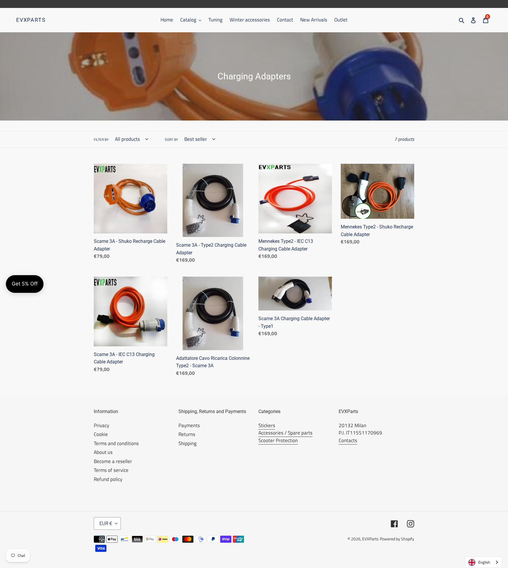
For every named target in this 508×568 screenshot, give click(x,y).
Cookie (101, 434)
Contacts (348, 440)
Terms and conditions (116, 443)
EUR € (105, 523)
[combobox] (483, 562)
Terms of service (111, 470)
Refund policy (108, 479)
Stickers (266, 425)
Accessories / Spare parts (285, 433)
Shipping (187, 443)
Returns (186, 434)
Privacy (101, 425)
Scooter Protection (278, 440)
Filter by (101, 139)
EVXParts (31, 20)
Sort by (171, 139)
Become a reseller (113, 461)
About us (103, 452)
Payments (189, 425)
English (484, 562)
